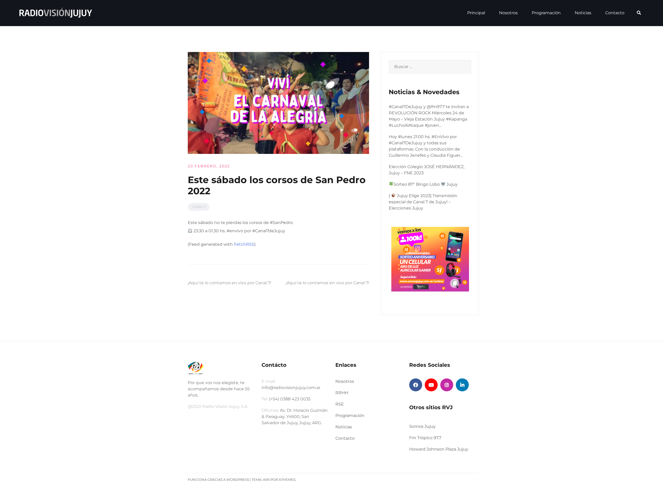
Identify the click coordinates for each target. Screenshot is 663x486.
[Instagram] (446, 384)
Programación (546, 12)
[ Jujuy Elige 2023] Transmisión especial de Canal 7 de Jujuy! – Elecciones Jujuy (423, 202)
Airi (266, 479)
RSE (339, 404)
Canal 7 (199, 207)
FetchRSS (244, 244)
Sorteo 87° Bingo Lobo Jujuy (425, 184)
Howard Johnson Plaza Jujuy (438, 449)
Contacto (614, 12)
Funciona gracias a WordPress (218, 479)
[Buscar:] (430, 66)
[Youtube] (431, 384)
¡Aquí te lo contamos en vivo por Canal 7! (229, 282)
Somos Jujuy (422, 426)
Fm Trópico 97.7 (425, 437)
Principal (476, 12)
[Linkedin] (462, 384)
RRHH (341, 392)
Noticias (583, 12)
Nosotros (508, 12)
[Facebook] (415, 384)
